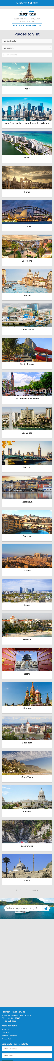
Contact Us (6, 1032)
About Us (5, 1029)
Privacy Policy (7, 1039)
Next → (35, 890)
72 (27, 890)
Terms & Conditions (9, 1036)
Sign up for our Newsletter (27, 25)
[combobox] (23, 908)
